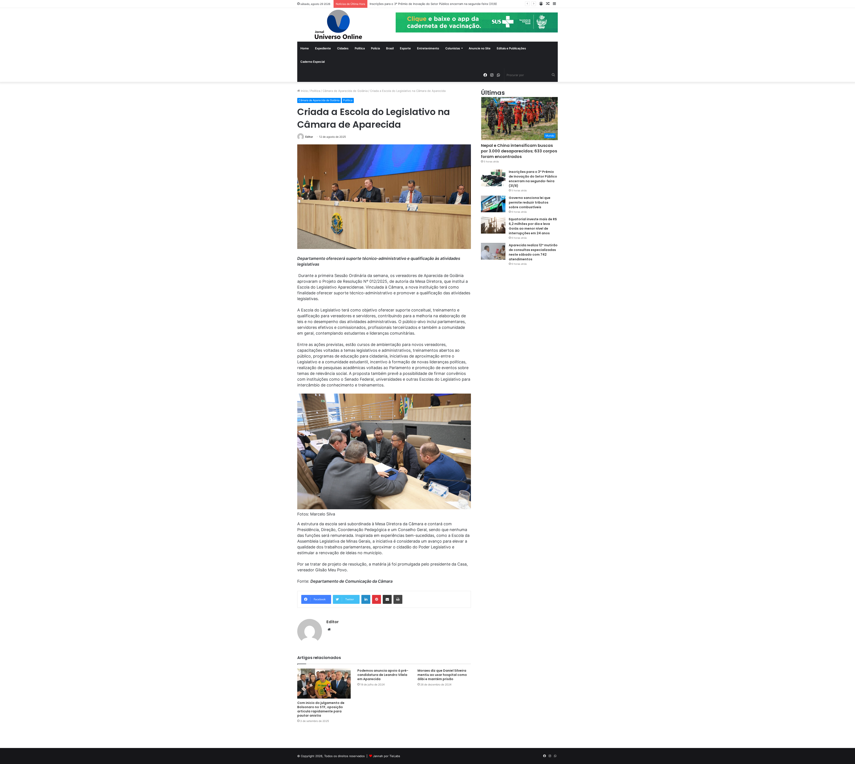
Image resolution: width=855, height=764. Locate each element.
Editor (309, 136)
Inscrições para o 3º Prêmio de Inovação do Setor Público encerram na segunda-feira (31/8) (433, 4)
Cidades (342, 48)
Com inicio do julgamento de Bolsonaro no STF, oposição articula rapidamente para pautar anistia (320, 709)
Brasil (390, 48)
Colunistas (452, 48)
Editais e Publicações (511, 48)
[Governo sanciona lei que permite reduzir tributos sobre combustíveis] (493, 204)
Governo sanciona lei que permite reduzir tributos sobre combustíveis (529, 202)
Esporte (405, 48)
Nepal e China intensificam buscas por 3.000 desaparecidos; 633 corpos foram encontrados (519, 151)
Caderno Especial (312, 61)
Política (360, 48)
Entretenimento (428, 48)
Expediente (323, 48)
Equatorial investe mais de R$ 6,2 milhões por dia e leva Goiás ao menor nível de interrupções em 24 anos (533, 226)
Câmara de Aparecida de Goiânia (345, 91)
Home (304, 48)
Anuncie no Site (480, 48)
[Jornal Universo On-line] (338, 24)
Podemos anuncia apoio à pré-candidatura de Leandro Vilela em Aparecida (382, 674)
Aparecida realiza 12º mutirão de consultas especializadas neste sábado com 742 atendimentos (533, 252)
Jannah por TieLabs (386, 756)
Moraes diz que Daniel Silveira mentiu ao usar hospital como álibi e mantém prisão (442, 674)
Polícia (375, 48)
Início (304, 91)
